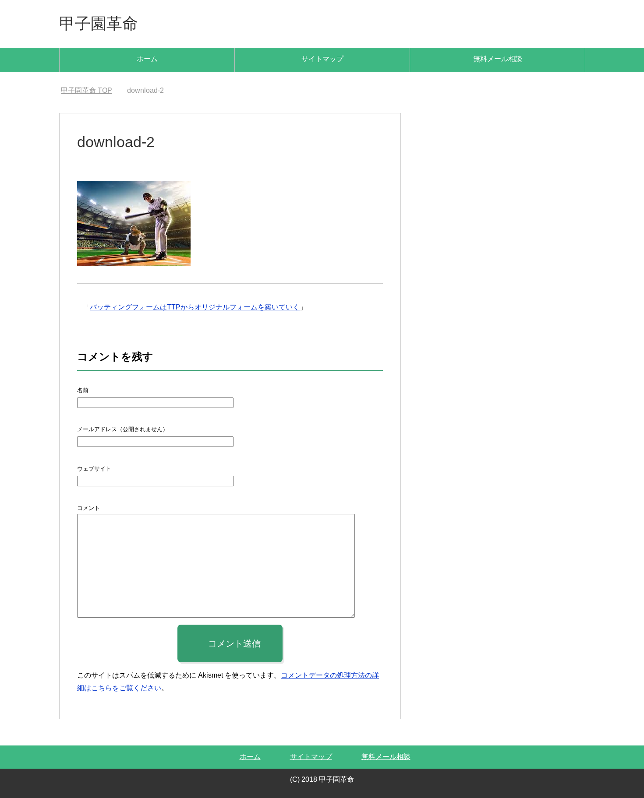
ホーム (147, 59)
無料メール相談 (497, 59)
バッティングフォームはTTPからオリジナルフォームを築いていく (195, 307)
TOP (86, 90)
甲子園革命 (98, 23)
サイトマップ (322, 59)
